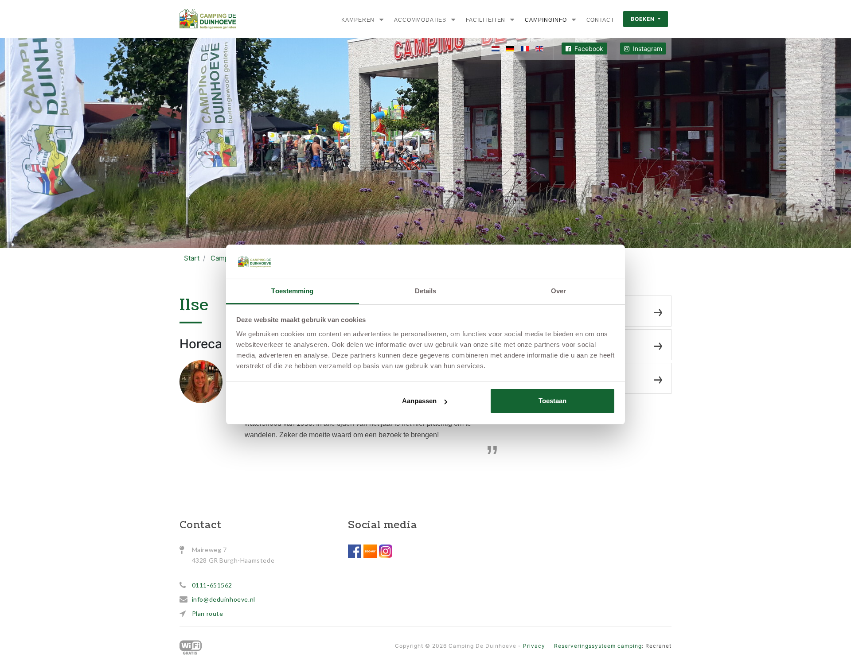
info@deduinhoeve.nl (223, 599)
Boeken (643, 19)
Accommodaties (420, 20)
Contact (600, 20)
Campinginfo (545, 20)
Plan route (207, 613)
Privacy (534, 645)
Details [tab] (426, 291)
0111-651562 (212, 585)
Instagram (646, 48)
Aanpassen (419, 401)
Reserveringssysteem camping (598, 645)
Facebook (588, 48)
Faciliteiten (485, 20)
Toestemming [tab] (292, 291)
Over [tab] (558, 291)
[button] (381, 19)
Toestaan (552, 401)
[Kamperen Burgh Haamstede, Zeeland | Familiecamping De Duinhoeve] (208, 19)
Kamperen (358, 20)
